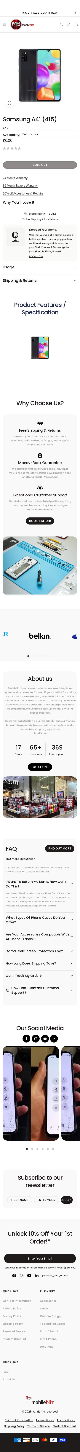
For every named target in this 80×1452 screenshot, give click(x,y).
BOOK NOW (36, 256)
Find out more (59, 848)
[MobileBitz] (40, 1404)
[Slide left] (5, 13)
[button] (4, 24)
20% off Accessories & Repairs (23, 193)
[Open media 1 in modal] (40, 74)
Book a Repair (40, 521)
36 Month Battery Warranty (20, 185)
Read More (40, 733)
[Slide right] (75, 13)
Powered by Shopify (49, 1446)
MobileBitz (34, 1446)
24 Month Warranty (15, 178)
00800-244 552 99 (37, 871)
